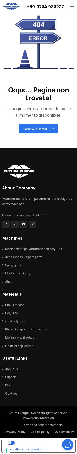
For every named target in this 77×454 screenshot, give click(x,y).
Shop (8, 282)
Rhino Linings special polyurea (26, 329)
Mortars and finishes (19, 337)
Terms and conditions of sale (42, 425)
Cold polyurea (15, 321)
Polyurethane (14, 305)
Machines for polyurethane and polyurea (33, 249)
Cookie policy (40, 432)
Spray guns (13, 265)
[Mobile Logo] (11, 6)
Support (11, 377)
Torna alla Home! (35, 129)
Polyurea (11, 313)
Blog (8, 385)
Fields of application (19, 346)
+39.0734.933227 (45, 6)
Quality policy (64, 432)
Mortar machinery (17, 273)
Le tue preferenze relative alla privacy (42, 443)
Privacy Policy (15, 432)
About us (11, 369)
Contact (11, 393)
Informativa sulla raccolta (23, 449)
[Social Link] (6, 224)
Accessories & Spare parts (23, 257)
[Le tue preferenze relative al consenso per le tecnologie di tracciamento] (6, 450)
